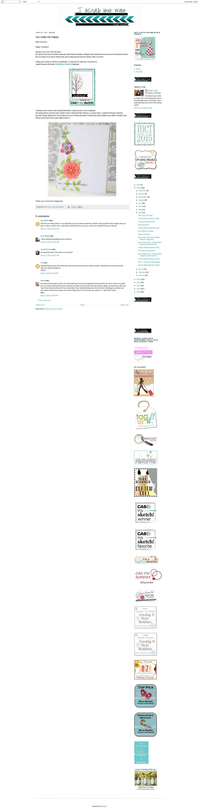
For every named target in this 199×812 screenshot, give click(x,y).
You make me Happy (145, 231)
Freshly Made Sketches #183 (148, 228)
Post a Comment (44, 300)
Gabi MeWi (45, 236)
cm (42, 263)
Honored (139, 72)
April (140, 213)
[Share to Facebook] (79, 207)
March (141, 269)
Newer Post (40, 305)
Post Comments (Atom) (54, 309)
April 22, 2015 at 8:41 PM (50, 255)
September (143, 197)
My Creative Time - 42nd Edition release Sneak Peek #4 (149, 243)
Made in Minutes (144, 234)
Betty (43, 280)
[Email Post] (68, 207)
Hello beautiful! (143, 225)
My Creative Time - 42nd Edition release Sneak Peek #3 (149, 255)
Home (82, 305)
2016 (139, 185)
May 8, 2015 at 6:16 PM (49, 273)
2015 (139, 188)
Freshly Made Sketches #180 (148, 265)
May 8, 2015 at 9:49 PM (49, 295)
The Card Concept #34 (146, 222)
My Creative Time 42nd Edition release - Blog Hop (149, 238)
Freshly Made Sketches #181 (148, 259)
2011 (138, 289)
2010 (139, 292)
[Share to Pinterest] (81, 207)
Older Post (124, 305)
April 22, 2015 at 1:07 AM (50, 229)
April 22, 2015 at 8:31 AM (50, 242)
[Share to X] (77, 207)
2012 (139, 285)
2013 (139, 282)
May (140, 209)
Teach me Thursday (145, 215)
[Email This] (72, 207)
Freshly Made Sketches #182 (148, 247)
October (142, 194)
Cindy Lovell (152, 90)
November (143, 191)
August (141, 200)
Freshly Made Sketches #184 (148, 218)
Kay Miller (44, 220)
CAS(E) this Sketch (63, 64)
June (141, 206)
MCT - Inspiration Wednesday (149, 262)
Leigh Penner (46, 249)
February (142, 272)
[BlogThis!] (75, 207)
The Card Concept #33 (146, 250)
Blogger (104, 806)
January (142, 275)
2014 (139, 279)
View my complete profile (143, 108)
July (140, 203)
